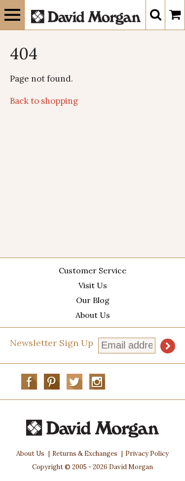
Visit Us (92, 285)
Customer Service (92, 270)
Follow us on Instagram (97, 382)
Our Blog (93, 300)
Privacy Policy (147, 453)
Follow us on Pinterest (52, 382)
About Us (92, 315)
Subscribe (167, 346)
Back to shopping (44, 100)
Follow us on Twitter (74, 382)
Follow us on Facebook (29, 382)
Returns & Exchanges (84, 453)
